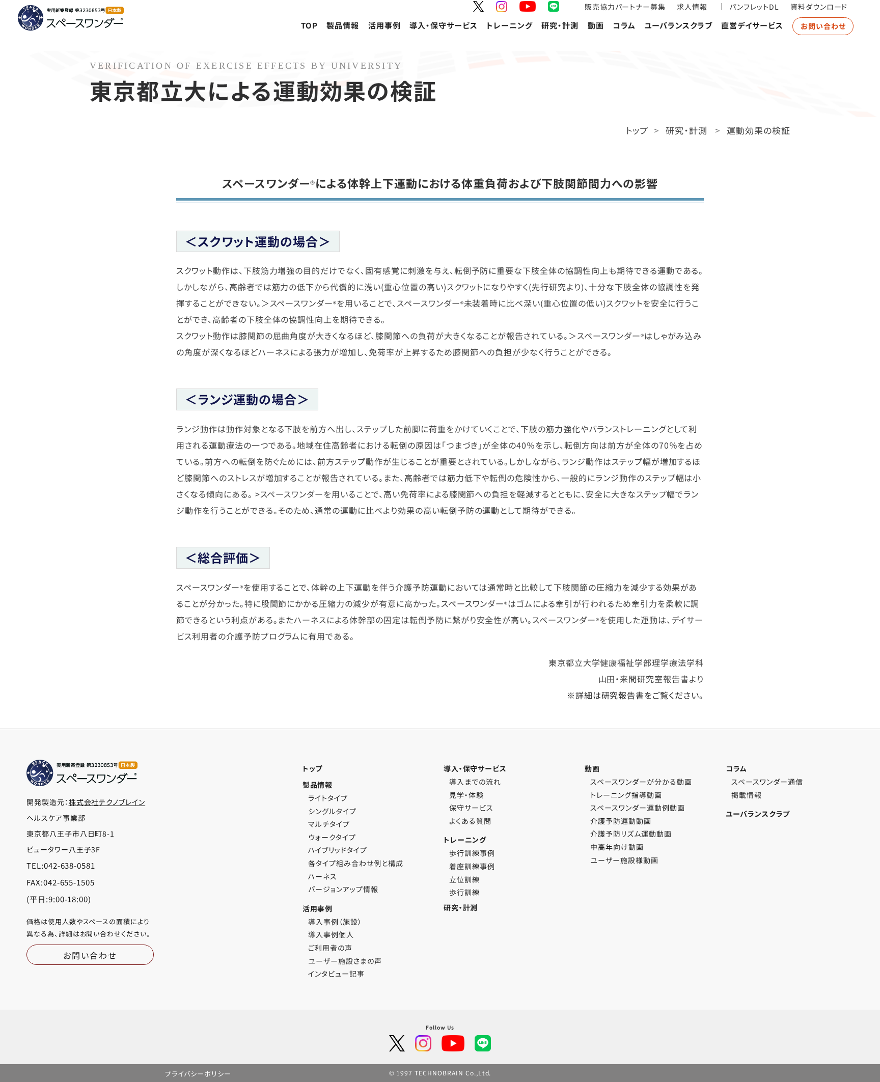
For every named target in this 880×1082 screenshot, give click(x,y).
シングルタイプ (332, 811)
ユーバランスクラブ (678, 25)
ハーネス (322, 876)
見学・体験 (466, 795)
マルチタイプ (329, 824)
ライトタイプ (328, 798)
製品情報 (342, 25)
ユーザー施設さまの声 (345, 961)
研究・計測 (560, 25)
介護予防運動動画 (620, 821)
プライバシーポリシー (198, 1073)
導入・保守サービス (443, 25)
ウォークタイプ (332, 837)
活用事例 (384, 25)
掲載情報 (746, 795)
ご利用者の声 (330, 947)
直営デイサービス (752, 25)
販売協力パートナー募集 (625, 6)
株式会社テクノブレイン (107, 802)
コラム (624, 25)
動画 (596, 25)
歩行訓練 (464, 892)
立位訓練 (464, 879)
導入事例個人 (331, 934)
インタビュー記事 (336, 973)
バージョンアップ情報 (343, 889)
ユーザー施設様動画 (624, 860)
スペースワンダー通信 (767, 781)
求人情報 (692, 6)
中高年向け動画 (617, 847)
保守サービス (471, 807)
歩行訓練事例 (472, 853)
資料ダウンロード (819, 6)
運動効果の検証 (758, 130)
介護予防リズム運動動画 (631, 833)
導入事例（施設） (335, 922)
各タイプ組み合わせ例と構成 (355, 863)
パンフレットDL (754, 6)
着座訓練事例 (472, 866)
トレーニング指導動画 (626, 795)
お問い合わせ (823, 26)
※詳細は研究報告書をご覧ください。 (635, 695)
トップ (637, 130)
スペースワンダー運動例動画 (637, 807)
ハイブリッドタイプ (337, 850)
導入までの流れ (475, 781)
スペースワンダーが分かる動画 (641, 781)
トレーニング (509, 25)
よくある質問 (470, 821)
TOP (309, 25)
